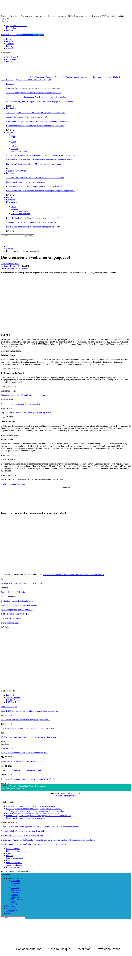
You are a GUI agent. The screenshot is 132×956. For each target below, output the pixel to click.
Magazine (10, 906)
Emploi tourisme (13, 867)
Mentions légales (13, 849)
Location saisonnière (19, 211)
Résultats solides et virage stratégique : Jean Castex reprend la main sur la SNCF (33, 844)
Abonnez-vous (12, 911)
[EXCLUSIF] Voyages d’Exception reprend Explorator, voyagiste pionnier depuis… (40, 101)
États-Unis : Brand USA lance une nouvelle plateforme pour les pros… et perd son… (40, 191)
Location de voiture (19, 151)
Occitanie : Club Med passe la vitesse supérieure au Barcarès (25, 831)
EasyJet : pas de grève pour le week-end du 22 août (22, 835)
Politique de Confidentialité (17, 851)
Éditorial (14, 894)
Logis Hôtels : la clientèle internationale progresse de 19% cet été (32, 218)
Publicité (9, 30)
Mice (13, 901)
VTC (13, 137)
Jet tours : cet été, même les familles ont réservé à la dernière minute (33, 93)
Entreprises (15, 892)
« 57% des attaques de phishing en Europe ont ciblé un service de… (28, 728)
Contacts (9, 853)
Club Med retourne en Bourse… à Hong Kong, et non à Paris (31, 806)
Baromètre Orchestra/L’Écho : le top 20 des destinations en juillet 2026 (35, 126)
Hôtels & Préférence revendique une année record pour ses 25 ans (33, 227)
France (9, 197)
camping (14, 209)
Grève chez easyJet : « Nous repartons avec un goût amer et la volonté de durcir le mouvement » (40, 827)
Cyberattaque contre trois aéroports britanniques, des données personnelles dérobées (40, 160)
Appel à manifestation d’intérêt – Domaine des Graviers (23, 770)
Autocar (14, 149)
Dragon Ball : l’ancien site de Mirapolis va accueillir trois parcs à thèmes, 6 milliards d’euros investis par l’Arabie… (48, 840)
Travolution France (14, 865)
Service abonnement (14, 858)
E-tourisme (10, 200)
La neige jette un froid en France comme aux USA (21, 583)
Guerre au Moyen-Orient (16, 171)
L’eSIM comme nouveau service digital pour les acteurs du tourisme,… (30, 737)
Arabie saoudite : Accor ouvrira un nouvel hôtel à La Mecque (31, 222)
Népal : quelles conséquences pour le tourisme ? (25, 182)
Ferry (13, 142)
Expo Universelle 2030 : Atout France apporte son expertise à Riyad (34, 186)
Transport (10, 132)
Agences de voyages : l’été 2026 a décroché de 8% (27, 117)
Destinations (11, 173)
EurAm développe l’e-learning (13, 592)
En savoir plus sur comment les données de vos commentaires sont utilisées (73, 574)
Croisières (5, 264)
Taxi (13, 139)
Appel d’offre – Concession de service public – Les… (23, 761)
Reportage (21, 484)
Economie (15, 881)
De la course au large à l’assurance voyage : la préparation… (25, 720)
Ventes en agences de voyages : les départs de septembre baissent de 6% (35, 112)
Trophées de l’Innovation (16, 26)
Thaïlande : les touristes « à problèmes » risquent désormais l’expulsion (35, 177)
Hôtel (13, 207)
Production (10, 84)
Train (13, 144)
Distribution (11, 108)
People (14, 904)
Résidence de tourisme (20, 214)
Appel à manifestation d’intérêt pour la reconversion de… (24, 753)
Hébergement (11, 202)
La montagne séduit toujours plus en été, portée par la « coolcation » (33, 809)
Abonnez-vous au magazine (32, 35)
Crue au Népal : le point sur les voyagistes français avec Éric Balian (33, 88)
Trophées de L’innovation (16, 908)
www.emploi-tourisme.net (13, 788)
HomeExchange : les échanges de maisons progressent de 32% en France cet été (38, 816)
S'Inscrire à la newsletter (11, 35)
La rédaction (11, 28)
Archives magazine (9, 484)
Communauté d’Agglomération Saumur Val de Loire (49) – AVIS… (28, 779)
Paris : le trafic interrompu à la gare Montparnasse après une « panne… (35, 164)
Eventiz (9, 860)
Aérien (14, 146)
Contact (9, 913)
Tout (13, 135)
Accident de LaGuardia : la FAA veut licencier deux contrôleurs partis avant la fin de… (41, 155)
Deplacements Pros (14, 862)
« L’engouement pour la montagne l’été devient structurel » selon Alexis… (36, 97)
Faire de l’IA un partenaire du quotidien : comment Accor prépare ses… (30, 711)
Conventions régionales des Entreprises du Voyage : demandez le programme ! (38, 121)
